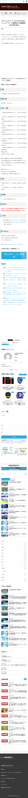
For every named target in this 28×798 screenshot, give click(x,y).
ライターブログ (15, 369)
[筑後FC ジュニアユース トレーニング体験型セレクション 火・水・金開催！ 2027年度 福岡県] (19, 397)
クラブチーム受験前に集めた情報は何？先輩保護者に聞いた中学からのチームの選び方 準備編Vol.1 (14, 279)
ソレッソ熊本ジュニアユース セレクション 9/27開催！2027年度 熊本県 (20, 388)
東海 (2, 553)
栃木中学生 (11, 377)
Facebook (16, 222)
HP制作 (3, 577)
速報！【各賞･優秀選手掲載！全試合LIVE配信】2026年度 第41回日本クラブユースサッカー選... (17, 639)
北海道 (3, 541)
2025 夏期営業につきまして (6, 660)
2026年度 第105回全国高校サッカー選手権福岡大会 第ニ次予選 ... (17, 495)
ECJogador (21, 34)
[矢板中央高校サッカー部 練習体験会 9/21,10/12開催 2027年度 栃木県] (8, 383)
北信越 (3, 547)
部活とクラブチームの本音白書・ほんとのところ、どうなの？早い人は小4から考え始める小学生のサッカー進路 (14, 269)
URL (2, 432)
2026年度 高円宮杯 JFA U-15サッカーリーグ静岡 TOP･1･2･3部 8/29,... (17, 645)
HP (12, 222)
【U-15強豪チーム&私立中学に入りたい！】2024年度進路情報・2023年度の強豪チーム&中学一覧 (14, 294)
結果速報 (3, 568)
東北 (2, 544)
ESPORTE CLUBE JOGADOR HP (15, 244)
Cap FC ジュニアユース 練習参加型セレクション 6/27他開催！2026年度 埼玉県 (7, 452)
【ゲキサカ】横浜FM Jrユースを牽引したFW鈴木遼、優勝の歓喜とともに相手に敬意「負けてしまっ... (18, 705)
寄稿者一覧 (3, 781)
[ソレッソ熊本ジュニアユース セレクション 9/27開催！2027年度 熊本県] (19, 383)
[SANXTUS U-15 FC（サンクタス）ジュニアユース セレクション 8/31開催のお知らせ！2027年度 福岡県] (8, 397)
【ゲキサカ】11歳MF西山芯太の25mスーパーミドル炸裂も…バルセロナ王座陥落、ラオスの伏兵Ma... (18, 717)
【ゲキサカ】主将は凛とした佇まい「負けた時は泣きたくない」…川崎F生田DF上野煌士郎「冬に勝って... (18, 685)
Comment (3, 415)
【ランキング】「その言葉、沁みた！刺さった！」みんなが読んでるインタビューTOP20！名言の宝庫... (17, 729)
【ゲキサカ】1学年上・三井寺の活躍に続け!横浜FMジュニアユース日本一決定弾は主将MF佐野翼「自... (18, 692)
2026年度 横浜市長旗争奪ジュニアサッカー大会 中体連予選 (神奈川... (17, 518)
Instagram (22, 222)
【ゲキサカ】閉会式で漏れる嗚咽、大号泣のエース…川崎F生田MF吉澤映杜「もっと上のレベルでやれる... (18, 698)
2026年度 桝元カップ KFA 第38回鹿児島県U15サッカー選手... (17, 501)
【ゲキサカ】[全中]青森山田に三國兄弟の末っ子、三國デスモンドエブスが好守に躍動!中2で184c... (17, 735)
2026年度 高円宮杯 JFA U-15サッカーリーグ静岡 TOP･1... (17, 529)
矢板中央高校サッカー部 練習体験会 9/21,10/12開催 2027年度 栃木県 (8, 388)
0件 (3, 29)
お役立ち (3, 574)
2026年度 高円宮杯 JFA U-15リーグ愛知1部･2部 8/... (18, 523)
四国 (2, 562)
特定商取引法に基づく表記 (6, 787)
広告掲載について (4, 775)
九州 (2, 565)
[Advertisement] (14, 61)
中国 (2, 559)
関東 (2, 550)
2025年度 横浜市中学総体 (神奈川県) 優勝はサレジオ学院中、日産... (17, 507)
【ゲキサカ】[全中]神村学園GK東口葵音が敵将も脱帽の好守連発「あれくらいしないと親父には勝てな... (18, 742)
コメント (10, 342)
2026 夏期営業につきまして (6, 656)
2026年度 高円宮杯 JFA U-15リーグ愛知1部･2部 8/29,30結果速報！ (18, 634)
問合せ (3, 580)
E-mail (2, 428)
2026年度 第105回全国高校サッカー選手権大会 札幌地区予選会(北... (17, 512)
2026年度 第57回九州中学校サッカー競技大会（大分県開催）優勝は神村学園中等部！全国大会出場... (18, 627)
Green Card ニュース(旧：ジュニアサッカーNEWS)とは (11, 772)
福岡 (12, 392)
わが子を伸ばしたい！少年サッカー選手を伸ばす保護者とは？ (18, 711)
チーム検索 (4, 571)
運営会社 (2, 769)
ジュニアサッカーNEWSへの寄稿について (8, 778)
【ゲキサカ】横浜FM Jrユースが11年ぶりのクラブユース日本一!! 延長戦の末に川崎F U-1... (18, 723)
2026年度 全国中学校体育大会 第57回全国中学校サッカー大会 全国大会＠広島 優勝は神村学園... (18, 597)
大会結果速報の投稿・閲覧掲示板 (15, 482)
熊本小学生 (23, 377)
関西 (2, 556)
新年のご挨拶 (3, 669)
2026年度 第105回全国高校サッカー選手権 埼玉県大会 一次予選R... (17, 534)
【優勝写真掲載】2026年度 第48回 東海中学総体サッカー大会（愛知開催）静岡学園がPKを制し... (18, 614)
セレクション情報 (5, 344)
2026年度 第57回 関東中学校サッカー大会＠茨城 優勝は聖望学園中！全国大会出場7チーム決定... (18, 603)
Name (2, 425)
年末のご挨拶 (3, 673)
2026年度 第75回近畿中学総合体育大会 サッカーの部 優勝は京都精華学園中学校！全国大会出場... (18, 621)
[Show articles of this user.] (7, 357)
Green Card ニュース (9, 6)
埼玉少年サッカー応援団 (14, 255)
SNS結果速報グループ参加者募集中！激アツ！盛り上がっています (17, 490)
